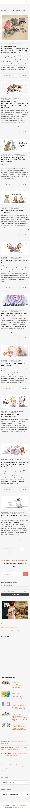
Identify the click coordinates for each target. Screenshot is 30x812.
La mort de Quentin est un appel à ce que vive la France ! (19, 707)
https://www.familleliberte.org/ (10, 630)
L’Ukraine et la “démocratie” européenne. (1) (17, 696)
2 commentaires (14, 258)
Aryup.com (16, 807)
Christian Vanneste (15, 560)
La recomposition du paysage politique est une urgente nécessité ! (15, 465)
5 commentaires (14, 361)
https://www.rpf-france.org (8, 627)
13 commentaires (16, 513)
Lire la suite (7, 75)
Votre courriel (6, 585)
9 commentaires (14, 412)
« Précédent (6, 549)
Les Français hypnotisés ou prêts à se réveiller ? (14, 314)
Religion (10, 155)
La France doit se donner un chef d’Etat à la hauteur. (19, 728)
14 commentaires (20, 155)
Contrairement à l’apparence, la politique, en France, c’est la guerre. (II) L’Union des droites (14, 50)
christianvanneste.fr (21, 805)
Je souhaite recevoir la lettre (14, 591)
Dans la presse (13, 207)
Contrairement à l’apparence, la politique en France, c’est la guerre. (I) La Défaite (14, 104)
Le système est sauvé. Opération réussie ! (11, 415)
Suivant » (17, 553)
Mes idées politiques (15, 43)
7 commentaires (14, 208)
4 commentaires (14, 311)
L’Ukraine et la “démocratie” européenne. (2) (17, 686)
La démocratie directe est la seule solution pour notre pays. (19, 718)
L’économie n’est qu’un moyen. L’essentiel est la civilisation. (13, 160)
